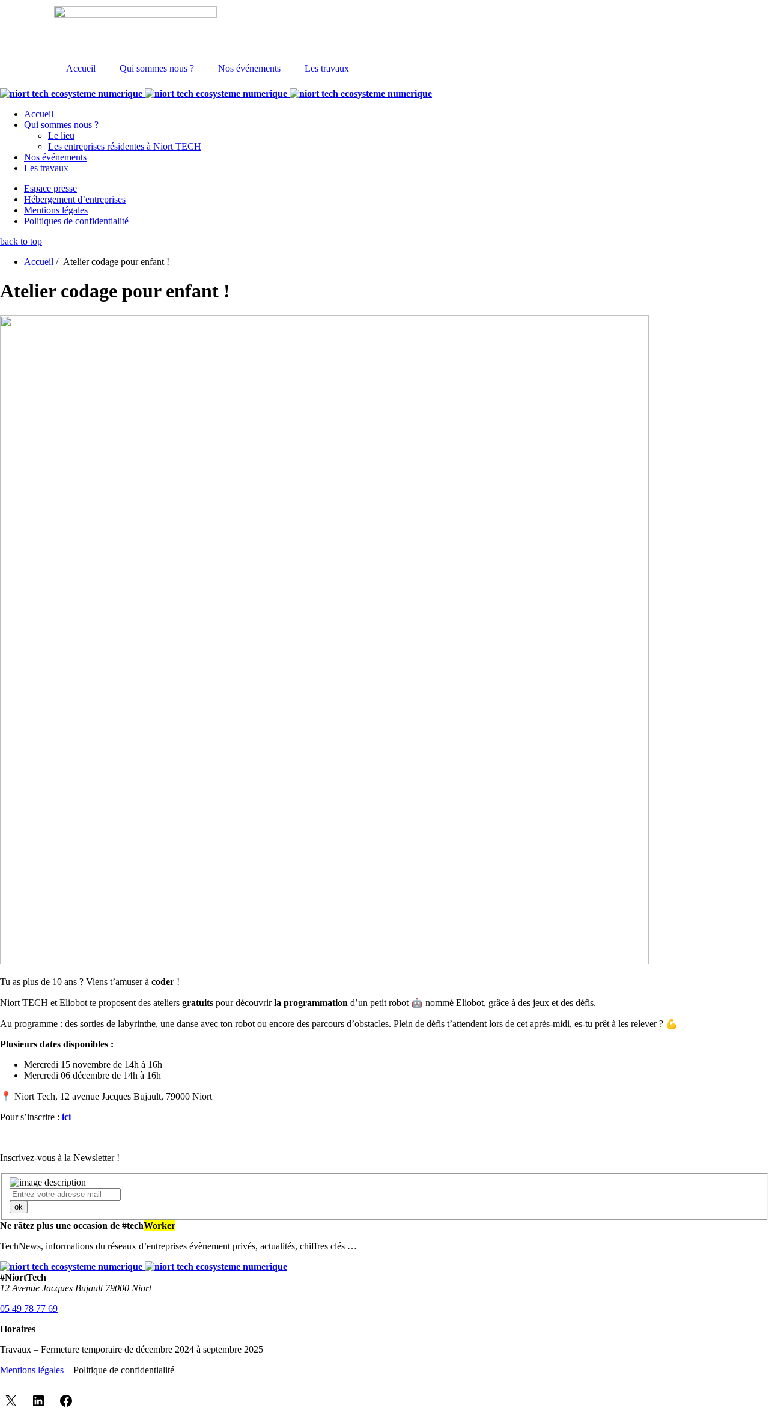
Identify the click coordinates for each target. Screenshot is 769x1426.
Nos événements (249, 68)
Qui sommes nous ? (157, 68)
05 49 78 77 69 (29, 1308)
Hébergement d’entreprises (75, 199)
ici (66, 1117)
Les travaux (327, 68)
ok (18, 1206)
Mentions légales (56, 210)
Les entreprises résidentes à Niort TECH (124, 146)
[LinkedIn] (38, 1401)
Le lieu (61, 135)
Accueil (81, 68)
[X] (11, 1401)
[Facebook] (66, 1401)
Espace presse (50, 188)
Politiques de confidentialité (76, 221)
